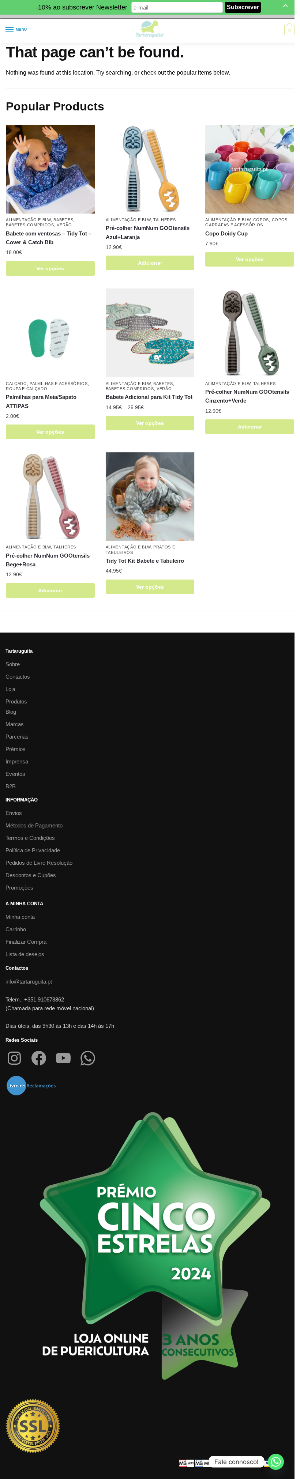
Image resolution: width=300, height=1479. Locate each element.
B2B (10, 786)
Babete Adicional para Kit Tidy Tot (149, 397)
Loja (10, 689)
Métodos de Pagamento (34, 825)
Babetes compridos (30, 225)
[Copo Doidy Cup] (249, 169)
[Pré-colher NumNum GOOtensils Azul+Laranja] (150, 169)
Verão (64, 225)
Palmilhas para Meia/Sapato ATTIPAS (41, 401)
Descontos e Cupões (30, 875)
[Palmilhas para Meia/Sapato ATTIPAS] (50, 332)
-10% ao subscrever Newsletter (81, 7)
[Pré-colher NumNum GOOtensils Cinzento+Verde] (249, 332)
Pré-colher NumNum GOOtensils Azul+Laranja (148, 232)
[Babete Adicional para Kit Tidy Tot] (150, 332)
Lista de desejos (24, 954)
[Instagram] (14, 1058)
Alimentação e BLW (28, 220)
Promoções (19, 887)
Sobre (12, 664)
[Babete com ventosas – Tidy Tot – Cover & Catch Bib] (50, 169)
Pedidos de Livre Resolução (38, 863)
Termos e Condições (30, 838)
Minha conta (20, 917)
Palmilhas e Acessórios (58, 383)
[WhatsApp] (88, 1058)
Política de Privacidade (32, 850)
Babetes (63, 220)
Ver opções (50, 268)
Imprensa (16, 761)
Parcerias (17, 736)
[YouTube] (63, 1058)
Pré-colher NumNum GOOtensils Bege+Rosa (48, 559)
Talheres (164, 220)
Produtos (16, 701)
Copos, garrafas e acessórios (247, 222)
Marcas (14, 724)
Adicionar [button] (150, 263)
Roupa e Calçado (27, 388)
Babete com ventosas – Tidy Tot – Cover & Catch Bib (48, 237)
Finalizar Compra (25, 942)
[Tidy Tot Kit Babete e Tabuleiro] (150, 496)
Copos (261, 220)
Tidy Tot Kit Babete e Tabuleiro (145, 561)
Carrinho (15, 929)
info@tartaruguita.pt (28, 981)
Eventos (15, 774)
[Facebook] (39, 1058)
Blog (10, 712)
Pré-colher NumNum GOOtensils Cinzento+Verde (247, 396)
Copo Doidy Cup (226, 233)
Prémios (15, 749)
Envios (13, 813)
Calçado (16, 383)
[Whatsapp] (276, 1462)
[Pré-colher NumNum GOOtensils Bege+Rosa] (50, 496)
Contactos (17, 677)
